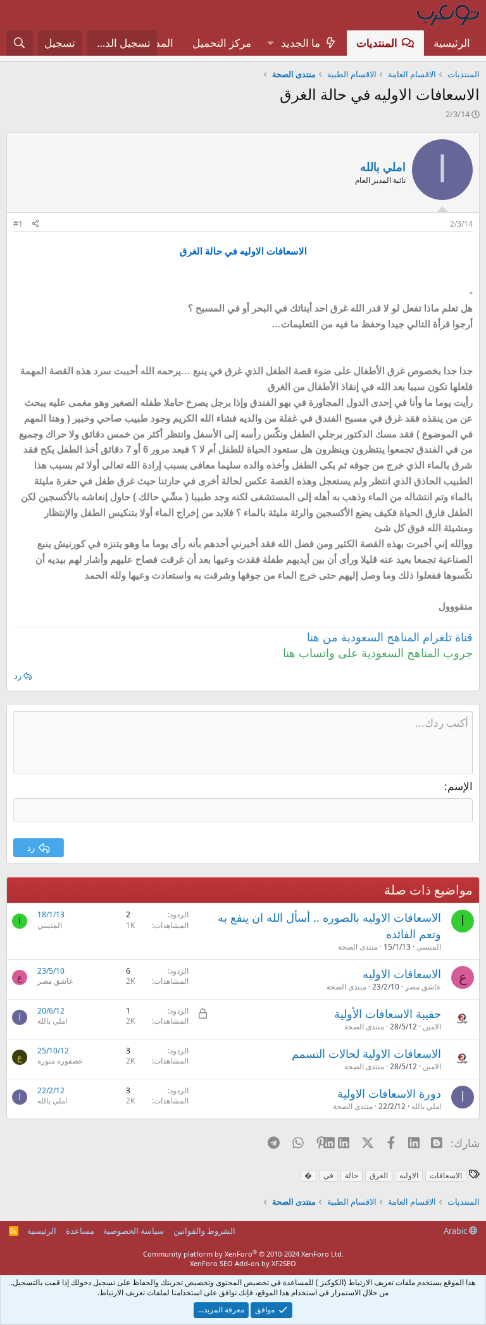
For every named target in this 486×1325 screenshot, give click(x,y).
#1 (18, 223)
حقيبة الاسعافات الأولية (387, 1013)
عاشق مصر (423, 986)
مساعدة (80, 1230)
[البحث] (19, 43)
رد (18, 675)
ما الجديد (300, 42)
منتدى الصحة (358, 946)
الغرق (379, 1175)
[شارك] (35, 224)
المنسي (428, 946)
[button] (270, 43)
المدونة (157, 42)
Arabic (456, 1230)
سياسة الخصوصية (133, 1230)
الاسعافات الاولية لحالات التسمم (366, 1053)
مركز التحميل (221, 42)
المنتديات (376, 42)
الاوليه (408, 1175)
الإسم (460, 786)
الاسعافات (446, 1175)
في (328, 1175)
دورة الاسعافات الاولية (389, 1093)
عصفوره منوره (60, 1060)
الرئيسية (451, 42)
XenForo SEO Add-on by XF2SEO (243, 1263)
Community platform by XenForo (243, 1254)
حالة (351, 1175)
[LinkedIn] (344, 1142)
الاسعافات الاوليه (402, 973)
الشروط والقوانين (204, 1230)
